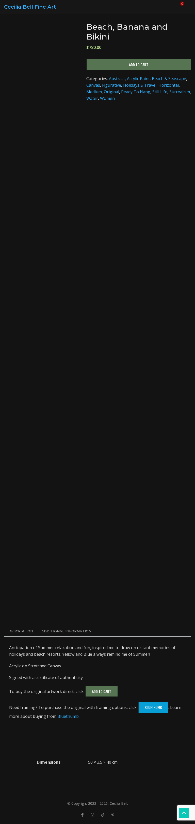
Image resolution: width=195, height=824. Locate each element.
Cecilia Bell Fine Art (30, 7)
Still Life (159, 92)
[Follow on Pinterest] (113, 815)
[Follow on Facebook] (82, 815)
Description (20, 631)
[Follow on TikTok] (103, 815)
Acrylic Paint (138, 78)
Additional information (66, 631)
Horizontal (168, 85)
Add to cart (138, 64)
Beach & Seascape (169, 78)
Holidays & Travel (139, 85)
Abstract (117, 78)
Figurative (111, 85)
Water (92, 98)
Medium (94, 92)
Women (107, 98)
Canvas (93, 85)
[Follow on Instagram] (92, 815)
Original (111, 92)
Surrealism (179, 92)
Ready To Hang (135, 92)
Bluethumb (153, 707)
